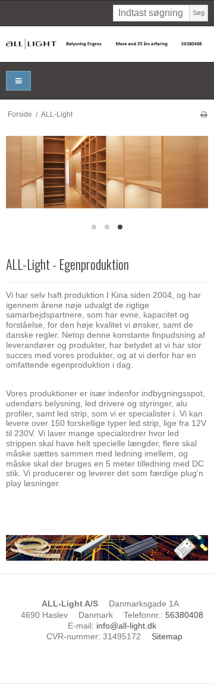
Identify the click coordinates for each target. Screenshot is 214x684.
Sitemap (167, 636)
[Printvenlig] (203, 114)
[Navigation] (18, 81)
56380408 (184, 615)
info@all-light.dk (126, 625)
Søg (198, 12)
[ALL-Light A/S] (107, 44)
